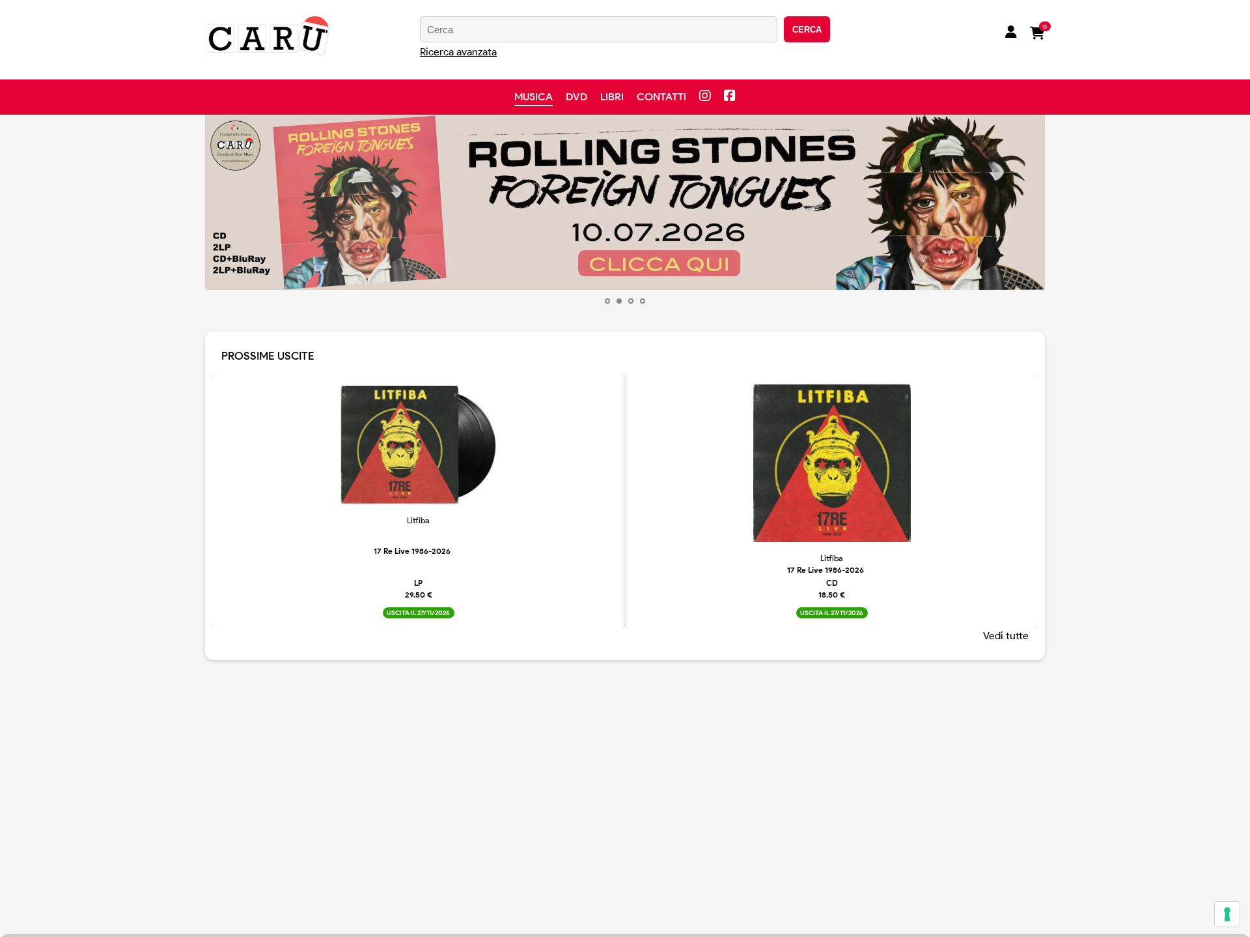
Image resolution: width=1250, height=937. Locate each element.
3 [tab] (630, 301)
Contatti (661, 97)
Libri (612, 97)
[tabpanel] (625, 202)
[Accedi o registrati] (1011, 33)
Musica (533, 97)
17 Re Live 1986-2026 (412, 551)
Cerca (807, 30)
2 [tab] (619, 301)
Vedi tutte (1006, 635)
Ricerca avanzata (458, 52)
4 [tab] (642, 301)
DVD (576, 97)
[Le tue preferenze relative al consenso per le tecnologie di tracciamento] (1227, 914)
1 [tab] (607, 301)
